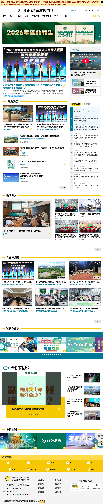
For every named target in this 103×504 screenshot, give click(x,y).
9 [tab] (59, 355)
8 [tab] (57, 355)
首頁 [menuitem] (4, 16)
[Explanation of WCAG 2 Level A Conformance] (40, 501)
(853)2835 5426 (25, 494)
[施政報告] (51, 441)
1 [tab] (42, 355)
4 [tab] (48, 355)
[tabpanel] (51, 345)
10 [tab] (61, 355)
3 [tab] (46, 355)
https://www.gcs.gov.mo (13, 488)
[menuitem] (12, 16)
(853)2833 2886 (11, 494)
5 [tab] (50, 355)
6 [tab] (53, 355)
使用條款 (58, 492)
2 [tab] (44, 355)
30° (93, 10)
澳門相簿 (40, 492)
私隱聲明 (58, 488)
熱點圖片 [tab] (88, 104)
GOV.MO (40, 480)
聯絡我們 (58, 484)
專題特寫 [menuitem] (45, 16)
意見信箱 (58, 480)
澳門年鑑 (40, 488)
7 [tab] (55, 355)
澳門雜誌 (40, 484)
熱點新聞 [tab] (76, 104)
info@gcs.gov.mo (11, 491)
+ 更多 (63, 187)
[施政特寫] (80, 441)
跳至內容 (73, 10)
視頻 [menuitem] (26, 16)
